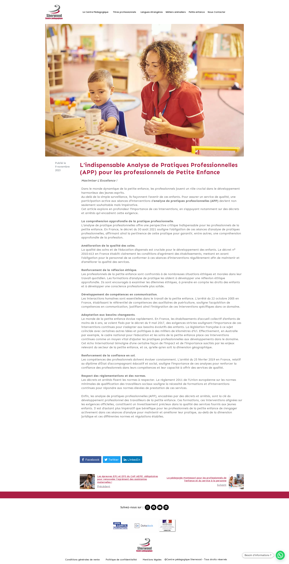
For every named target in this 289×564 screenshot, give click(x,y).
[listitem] (161, 298)
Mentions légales (152, 559)
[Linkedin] (166, 507)
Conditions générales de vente (82, 559)
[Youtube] (160, 507)
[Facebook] (153, 507)
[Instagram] (147, 507)
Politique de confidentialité (121, 559)
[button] (280, 555)
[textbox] (161, 449)
